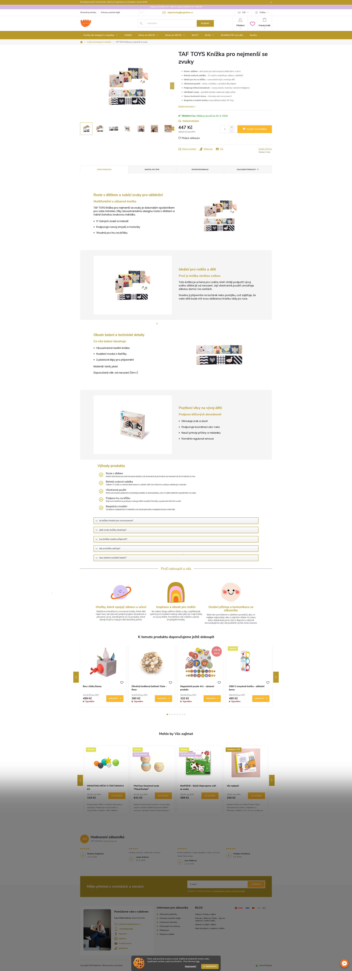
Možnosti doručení (191, 121)
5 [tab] (177, 714)
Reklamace (164, 930)
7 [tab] (182, 714)
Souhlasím (211, 966)
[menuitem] (100, 35)
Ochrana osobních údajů (110, 12)
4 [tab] (174, 714)
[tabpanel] (103, 677)
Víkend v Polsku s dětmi (205, 914)
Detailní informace (186, 106)
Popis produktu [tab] (104, 169)
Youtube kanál (125, 943)
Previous (76, 677)
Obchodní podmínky (88, 12)
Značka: (265, 149)
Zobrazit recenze (110, 841)
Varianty (113, 698)
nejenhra (122, 938)
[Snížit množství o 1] (231, 131)
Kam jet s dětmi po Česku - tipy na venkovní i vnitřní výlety (210, 919)
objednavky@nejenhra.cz (129, 924)
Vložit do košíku (257, 129)
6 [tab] (179, 714)
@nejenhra (123, 948)
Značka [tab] (152, 169)
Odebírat (256, 884)
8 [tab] (184, 714)
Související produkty (246, 169)
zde (198, 961)
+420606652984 (126, 929)
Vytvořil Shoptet (265, 965)
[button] (344, 963)
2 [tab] (169, 714)
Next (276, 677)
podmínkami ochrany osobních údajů (229, 891)
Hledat (205, 23)
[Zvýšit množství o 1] (231, 127)
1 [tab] (167, 714)
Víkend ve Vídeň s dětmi (205, 924)
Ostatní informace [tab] (200, 169)
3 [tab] (172, 714)
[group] (106, 780)
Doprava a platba (167, 934)
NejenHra (123, 933)
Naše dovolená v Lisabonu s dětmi (209, 928)
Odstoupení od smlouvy (170, 926)
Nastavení (190, 966)
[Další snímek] (172, 85)
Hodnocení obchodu (168, 922)
